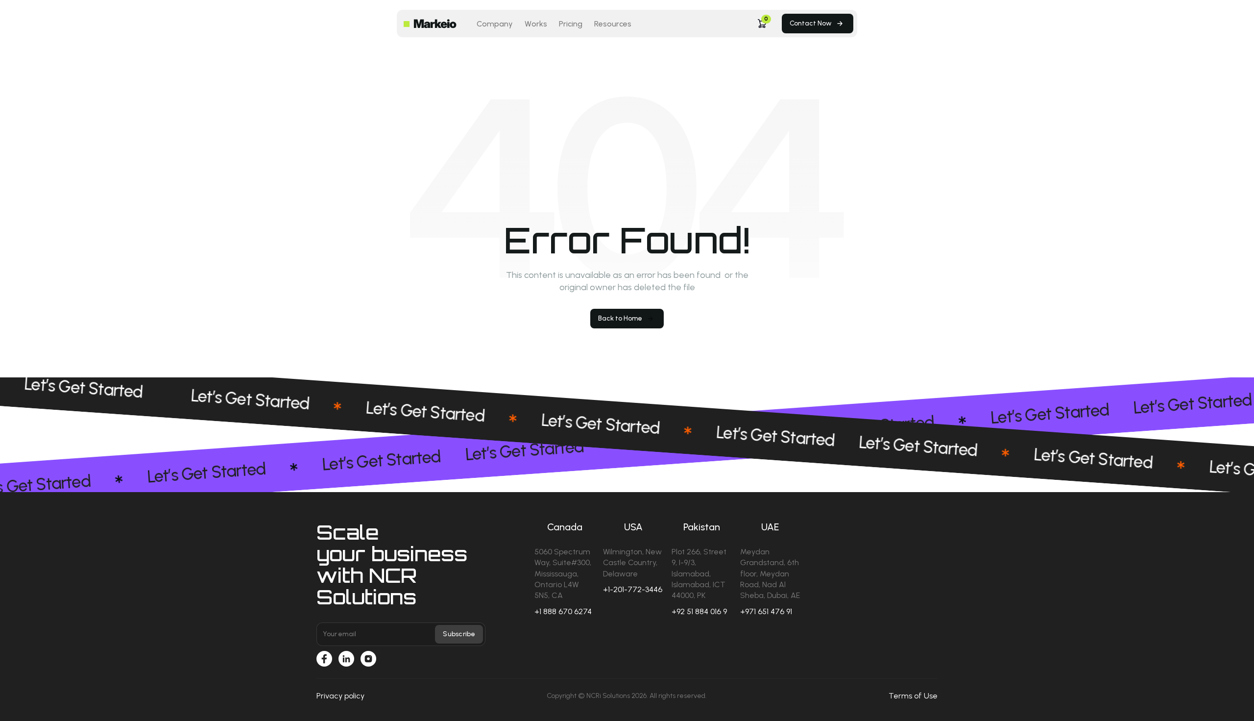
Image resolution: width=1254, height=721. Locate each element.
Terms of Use (913, 695)
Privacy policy (340, 695)
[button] (762, 23)
